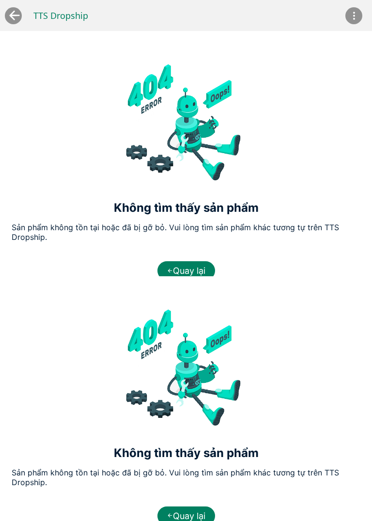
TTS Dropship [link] (60, 15)
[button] (353, 15)
